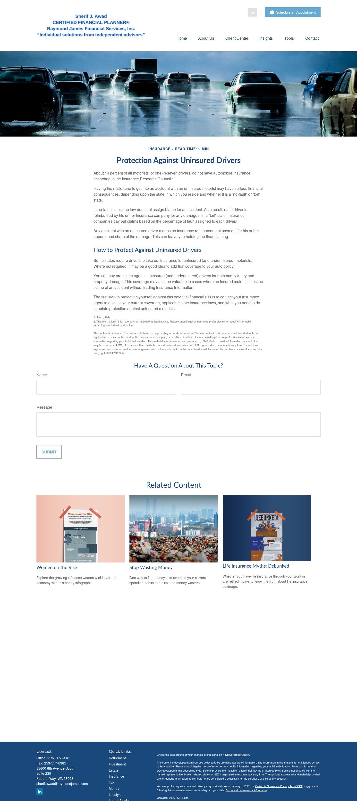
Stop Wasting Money (151, 567)
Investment (117, 764)
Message (44, 407)
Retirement (117, 757)
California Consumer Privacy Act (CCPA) (279, 786)
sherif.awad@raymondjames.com (62, 783)
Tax (111, 782)
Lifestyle (115, 794)
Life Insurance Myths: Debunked (256, 566)
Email (186, 374)
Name (41, 374)
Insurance (116, 776)
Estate (114, 770)
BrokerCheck (241, 754)
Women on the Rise (56, 567)
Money (114, 788)
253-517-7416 (58, 757)
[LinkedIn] (252, 12)
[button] (182, 38)
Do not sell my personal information (246, 790)
